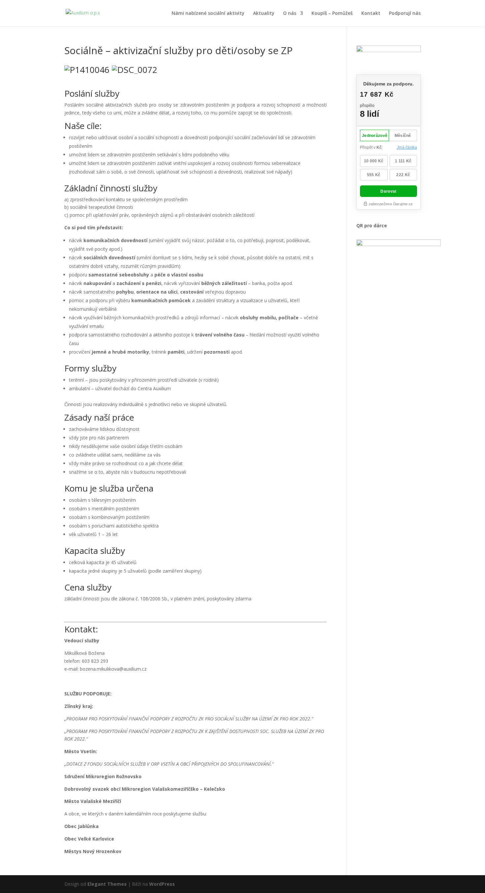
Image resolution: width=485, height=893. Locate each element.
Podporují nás (405, 13)
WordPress (162, 884)
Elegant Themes (107, 884)
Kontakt (370, 13)
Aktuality (264, 13)
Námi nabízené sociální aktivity (208, 13)
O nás (289, 13)
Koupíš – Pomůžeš (332, 13)
